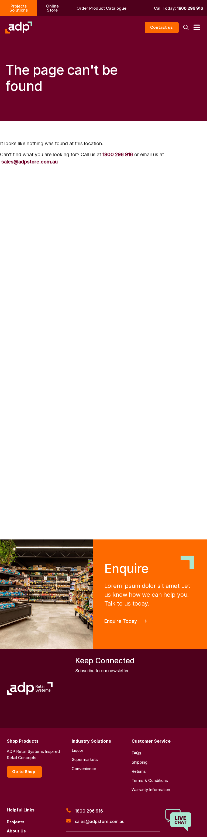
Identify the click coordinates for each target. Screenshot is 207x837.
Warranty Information (151, 789)
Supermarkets (85, 759)
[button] (185, 27)
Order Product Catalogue (101, 8)
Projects (16, 821)
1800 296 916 (190, 8)
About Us (16, 831)
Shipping (139, 762)
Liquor (77, 750)
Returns (139, 771)
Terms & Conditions (150, 780)
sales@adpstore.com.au (29, 161)
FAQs (136, 753)
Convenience (84, 768)
